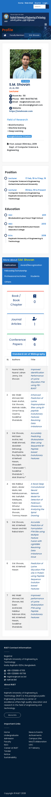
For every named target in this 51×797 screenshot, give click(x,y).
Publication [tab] (10, 265)
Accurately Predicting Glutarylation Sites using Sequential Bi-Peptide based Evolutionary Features (38, 446)
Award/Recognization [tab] (31, 265)
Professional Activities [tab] (15, 276)
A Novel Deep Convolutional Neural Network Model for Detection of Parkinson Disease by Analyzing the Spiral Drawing (37, 500)
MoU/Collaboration (38, 741)
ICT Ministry (34, 748)
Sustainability (10, 757)
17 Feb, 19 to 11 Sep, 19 (35, 178)
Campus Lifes (35, 738)
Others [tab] (7, 281)
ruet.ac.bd (11, 679)
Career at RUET (11, 748)
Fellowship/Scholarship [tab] (15, 270)
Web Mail (29, 3)
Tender (7, 751)
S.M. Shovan (34, 35)
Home (20, 3)
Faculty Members (17, 35)
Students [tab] (35, 276)
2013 (43, 223)
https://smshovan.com (21, 111)
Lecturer (12, 178)
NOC (6, 744)
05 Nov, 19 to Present (35, 190)
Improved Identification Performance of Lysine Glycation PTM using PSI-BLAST (37, 379)
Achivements (35, 735)
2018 (43, 235)
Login (45, 3)
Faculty (7, 741)
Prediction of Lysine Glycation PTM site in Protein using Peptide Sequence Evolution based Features (37, 576)
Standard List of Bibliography (28, 354)
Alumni (38, 3)
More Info (12, 715)
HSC (10, 223)
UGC (31, 744)
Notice (7, 754)
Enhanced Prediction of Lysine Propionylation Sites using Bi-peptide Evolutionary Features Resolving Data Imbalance (38, 411)
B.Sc (10, 235)
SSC (10, 215)
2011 (44, 215)
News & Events (36, 732)
